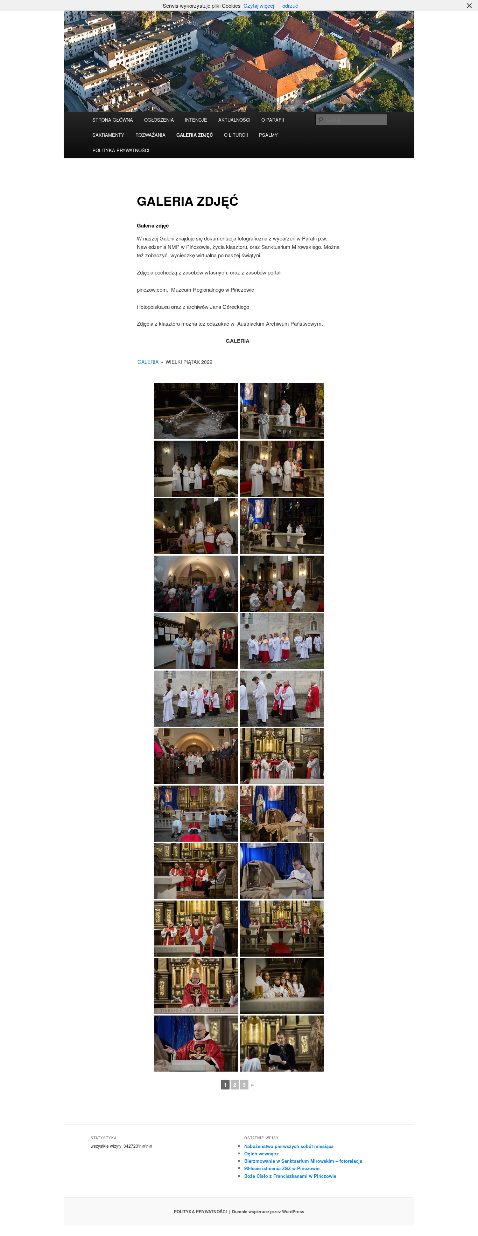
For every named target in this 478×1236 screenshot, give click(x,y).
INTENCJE (196, 119)
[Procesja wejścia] (282, 641)
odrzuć (290, 5)
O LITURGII (236, 134)
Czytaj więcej (259, 5)
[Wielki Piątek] (196, 411)
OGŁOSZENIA (159, 119)
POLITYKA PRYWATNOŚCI (120, 150)
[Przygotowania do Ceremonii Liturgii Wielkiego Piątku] (196, 641)
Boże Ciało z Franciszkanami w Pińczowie (290, 1176)
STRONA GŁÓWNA (112, 119)
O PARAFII (272, 119)
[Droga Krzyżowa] (282, 411)
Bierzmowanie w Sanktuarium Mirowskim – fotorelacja (303, 1160)
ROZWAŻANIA (150, 134)
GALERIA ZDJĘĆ (194, 134)
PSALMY (268, 134)
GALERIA (148, 361)
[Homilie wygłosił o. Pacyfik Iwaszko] (196, 1044)
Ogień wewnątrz (261, 1153)
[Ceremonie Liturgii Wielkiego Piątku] (282, 756)
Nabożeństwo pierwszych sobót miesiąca (288, 1146)
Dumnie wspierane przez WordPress (268, 1211)
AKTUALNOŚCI (234, 119)
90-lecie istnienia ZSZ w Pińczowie (281, 1168)
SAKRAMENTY (108, 134)
